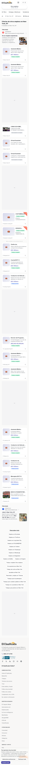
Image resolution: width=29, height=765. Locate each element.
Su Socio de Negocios (7, 712)
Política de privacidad (7, 689)
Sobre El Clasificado (7, 673)
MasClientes (5, 715)
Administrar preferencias (8, 759)
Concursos (4, 733)
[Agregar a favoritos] (25, 60)
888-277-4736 (8, 654)
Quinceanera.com (6, 707)
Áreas (3, 740)
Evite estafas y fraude (7, 686)
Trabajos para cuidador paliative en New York (14, 581)
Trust (3, 683)
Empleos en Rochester (14, 534)
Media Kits (4, 676)
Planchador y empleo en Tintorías (14, 575)
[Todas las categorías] (18, 2)
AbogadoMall (5, 717)
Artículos (4, 735)
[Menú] (24, 2)
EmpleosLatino (5, 709)
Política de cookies (6, 691)
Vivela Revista (5, 723)
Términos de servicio (7, 681)
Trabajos (4, 678)
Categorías (4, 738)
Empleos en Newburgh (14, 552)
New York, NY (10, 16)
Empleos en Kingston (20, 559)
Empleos (19, 16)
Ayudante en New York (14, 572)
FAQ (3, 747)
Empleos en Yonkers (15, 546)
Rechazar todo (22, 759)
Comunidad (4, 730)
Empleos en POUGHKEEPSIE (14, 543)
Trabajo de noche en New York (14, 569)
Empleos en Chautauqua (14, 549)
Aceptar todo (5, 762)
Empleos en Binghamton (14, 555)
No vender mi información (8, 697)
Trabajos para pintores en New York (14, 587)
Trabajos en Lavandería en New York (14, 584)
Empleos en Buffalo (8, 559)
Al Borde (4, 720)
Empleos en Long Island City (14, 540)
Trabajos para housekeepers (14, 578)
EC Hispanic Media (6, 704)
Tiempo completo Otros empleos (14, 562)
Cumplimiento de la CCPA (8, 694)
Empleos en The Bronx (14, 537)
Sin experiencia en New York (14, 566)
